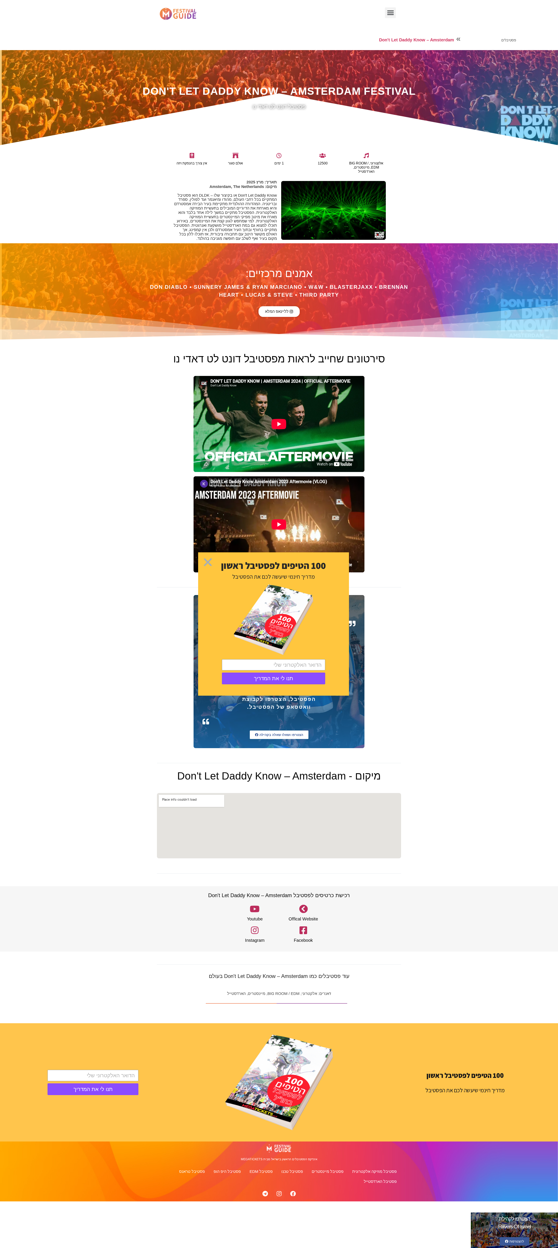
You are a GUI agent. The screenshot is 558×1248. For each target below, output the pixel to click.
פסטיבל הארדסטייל (380, 1181)
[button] (390, 12)
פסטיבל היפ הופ (227, 1171)
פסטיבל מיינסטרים (328, 1171)
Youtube (255, 919)
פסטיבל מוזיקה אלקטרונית (374, 1171)
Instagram (255, 940)
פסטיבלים (508, 40)
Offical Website (303, 919)
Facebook (303, 940)
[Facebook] (293, 1194)
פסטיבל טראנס (192, 1171)
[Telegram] (265, 1194)
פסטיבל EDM (261, 1171)
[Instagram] (279, 1194)
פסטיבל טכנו (292, 1171)
